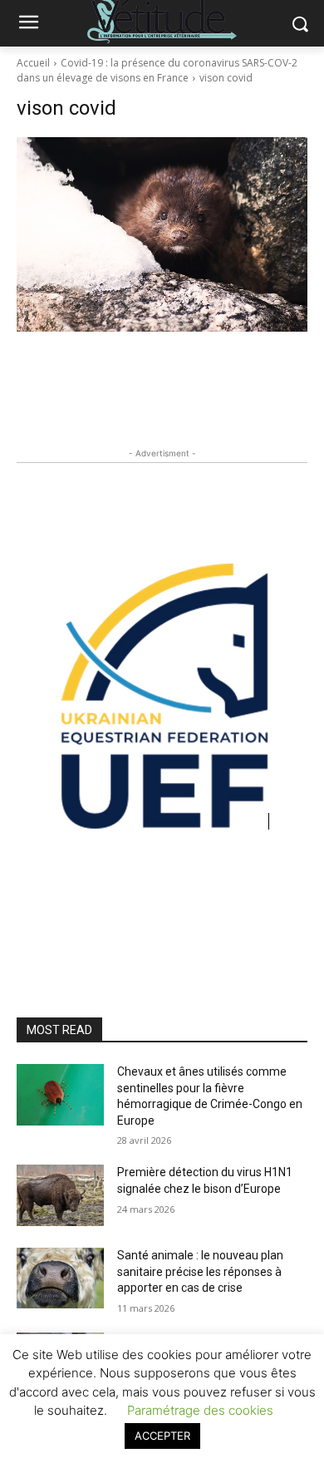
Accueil (33, 63)
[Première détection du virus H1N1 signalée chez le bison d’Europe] (60, 1195)
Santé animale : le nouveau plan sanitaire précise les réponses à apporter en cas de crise (200, 1271)
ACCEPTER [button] (162, 1435)
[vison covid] (162, 234)
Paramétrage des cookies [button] (200, 1410)
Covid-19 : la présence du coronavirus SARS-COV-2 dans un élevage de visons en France (157, 70)
